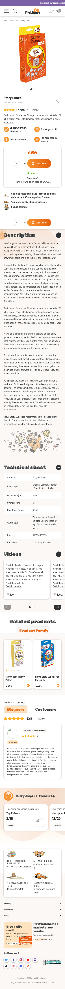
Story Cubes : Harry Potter (15, 678)
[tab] (34, 630)
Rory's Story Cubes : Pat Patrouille (47, 678)
